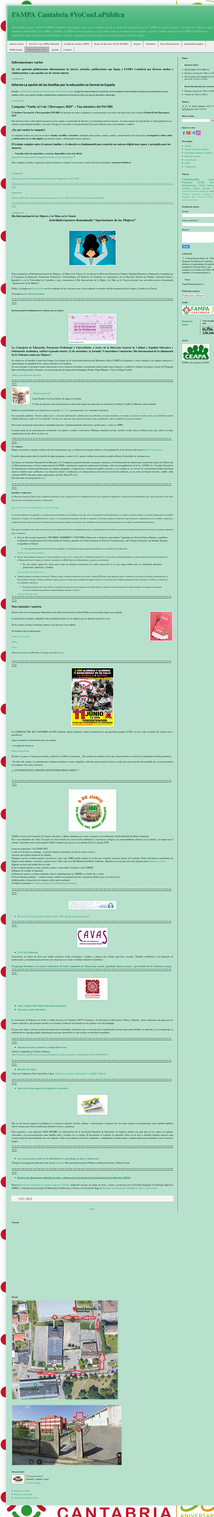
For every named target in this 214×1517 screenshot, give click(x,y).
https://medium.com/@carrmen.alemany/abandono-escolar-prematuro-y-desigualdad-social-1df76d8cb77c (60, 1054)
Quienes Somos (17, 43)
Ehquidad (60, 1162)
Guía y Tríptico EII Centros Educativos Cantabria (41, 1005)
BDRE (211, 191)
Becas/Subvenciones (170, 43)
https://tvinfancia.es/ (154, 449)
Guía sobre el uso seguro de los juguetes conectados (42, 1088)
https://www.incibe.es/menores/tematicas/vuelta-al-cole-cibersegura (42, 157)
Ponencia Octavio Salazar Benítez (28, 553)
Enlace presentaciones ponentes (26, 375)
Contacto (67, 49)
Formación (187, 182)
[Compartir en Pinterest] (30, 1198)
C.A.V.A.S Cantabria (27, 952)
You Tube (65, 410)
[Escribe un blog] (22, 1198)
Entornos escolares (192, 156)
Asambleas (186, 188)
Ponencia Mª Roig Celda (27, 594)
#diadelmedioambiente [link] (66, 883)
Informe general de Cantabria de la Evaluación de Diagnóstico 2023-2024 (45, 178)
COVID (202, 185)
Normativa (151, 43)
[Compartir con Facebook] (27, 1198)
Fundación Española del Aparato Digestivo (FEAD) (45, 1184)
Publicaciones (16, 49)
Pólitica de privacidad (23, 1494)
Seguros (137, 43)
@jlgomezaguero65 (42, 393)
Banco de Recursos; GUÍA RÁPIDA (111, 43)
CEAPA (188, 146)
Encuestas (194, 191)
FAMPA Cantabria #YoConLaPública (68, 14)
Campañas (186, 194)
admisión (185, 200)
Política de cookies (22, 1490)
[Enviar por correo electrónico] (19, 1198)
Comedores (206, 194)
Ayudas (199, 197)
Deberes (196, 188)
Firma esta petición (20, 750)
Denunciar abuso (187, 322)
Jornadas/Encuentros (193, 43)
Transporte (186, 197)
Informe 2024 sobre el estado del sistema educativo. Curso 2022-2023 (58, 197)
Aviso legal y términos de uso (26, 1497)
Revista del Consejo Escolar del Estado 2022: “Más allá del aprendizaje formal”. (53, 916)
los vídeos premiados (34, 293)
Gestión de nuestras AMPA (76, 43)
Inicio (92, 1209)
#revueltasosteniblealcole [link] (42, 883)
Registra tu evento (157, 861)
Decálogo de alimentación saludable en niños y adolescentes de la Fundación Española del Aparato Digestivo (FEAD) (74, 1177)
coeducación (203, 191)
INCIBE (210, 197)
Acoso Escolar (190, 159)
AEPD (187, 163)
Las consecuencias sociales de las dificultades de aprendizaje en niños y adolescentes (58, 1158)
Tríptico (15, 642)
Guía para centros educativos (31, 1009)
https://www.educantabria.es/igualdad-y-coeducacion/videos (35, 507)
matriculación (193, 200)
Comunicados (191, 179)
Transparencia (190, 166)
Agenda (55, 49)
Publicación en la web (20, 636)
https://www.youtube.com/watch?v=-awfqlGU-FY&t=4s (81, 1073)
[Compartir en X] (25, 1198)
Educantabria (38, 288)
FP (205, 197)
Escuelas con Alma (26, 1069)
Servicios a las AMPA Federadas (44, 43)
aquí (43, 477)
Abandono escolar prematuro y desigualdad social (41, 1047)
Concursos (186, 191)
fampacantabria (36, 1476)
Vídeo (14, 647)
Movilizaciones (189, 185)
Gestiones (206, 188)
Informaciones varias (36, 49)
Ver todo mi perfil (33, 1482)
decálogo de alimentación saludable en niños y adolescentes (130, 1188)
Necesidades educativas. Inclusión (198, 152)
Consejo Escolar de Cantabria (197, 149)
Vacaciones (196, 194)
